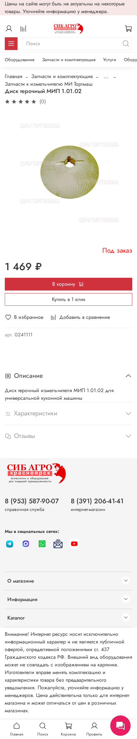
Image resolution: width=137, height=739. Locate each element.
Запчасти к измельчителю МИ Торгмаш (48, 84)
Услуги (109, 59)
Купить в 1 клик (68, 299)
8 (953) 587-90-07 (32, 501)
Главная (13, 76)
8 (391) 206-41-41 (97, 501)
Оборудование (19, 59)
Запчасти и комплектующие (69, 59)
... (106, 76)
